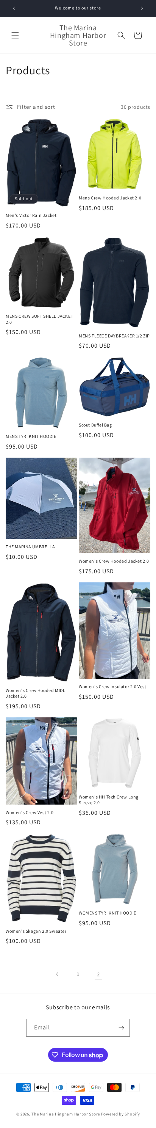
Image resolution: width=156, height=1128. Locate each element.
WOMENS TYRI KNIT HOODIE (107, 913)
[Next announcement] (142, 8)
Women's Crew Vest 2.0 (30, 812)
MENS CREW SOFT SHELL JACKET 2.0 (39, 319)
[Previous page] (57, 974)
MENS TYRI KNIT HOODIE (31, 436)
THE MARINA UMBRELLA (30, 546)
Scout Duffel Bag (95, 425)
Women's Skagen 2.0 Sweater (36, 931)
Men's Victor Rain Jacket (31, 215)
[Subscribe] (121, 1028)
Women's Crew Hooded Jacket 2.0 (114, 561)
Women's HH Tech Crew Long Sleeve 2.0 (109, 800)
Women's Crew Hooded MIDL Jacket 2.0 (35, 693)
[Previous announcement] (14, 8)
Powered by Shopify (120, 1114)
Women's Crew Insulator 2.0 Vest (113, 686)
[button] (15, 35)
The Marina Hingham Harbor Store (65, 1114)
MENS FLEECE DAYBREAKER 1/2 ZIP (114, 336)
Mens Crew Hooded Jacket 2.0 (110, 198)
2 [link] (98, 974)
